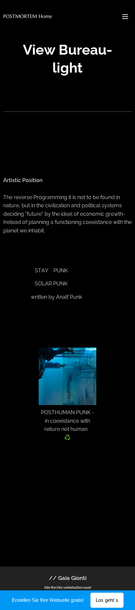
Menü (125, 16)
